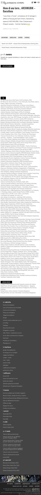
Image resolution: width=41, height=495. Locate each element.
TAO (12, 262)
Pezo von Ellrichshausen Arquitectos (26, 226)
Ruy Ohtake (28, 241)
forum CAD (6, 376)
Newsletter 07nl (7, 414)
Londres (32, 192)
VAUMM (30, 269)
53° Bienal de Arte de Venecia (9, 102)
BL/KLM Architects (6, 129)
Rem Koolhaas (20, 236)
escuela (7, 153)
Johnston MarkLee (6, 185)
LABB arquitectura (15, 190)
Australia (16, 119)
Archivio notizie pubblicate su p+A (12, 320)
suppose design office (21, 258)
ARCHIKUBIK (4, 37)
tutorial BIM (6, 457)
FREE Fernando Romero (26, 161)
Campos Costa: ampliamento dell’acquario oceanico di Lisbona (18, 284)
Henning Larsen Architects (8, 170)
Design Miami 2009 (6, 143)
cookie (31, 486)
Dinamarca (33, 146)
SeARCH (3, 246)
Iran (20, 178)
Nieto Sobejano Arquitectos (31, 216)
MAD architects (27, 197)
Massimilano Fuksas (14, 202)
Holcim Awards (27, 173)
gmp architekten (32, 166)
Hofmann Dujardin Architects (9, 173)
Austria (22, 119)
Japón (23, 182)
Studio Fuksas (26, 257)
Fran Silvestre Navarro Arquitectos (10, 158)
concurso (3, 138)
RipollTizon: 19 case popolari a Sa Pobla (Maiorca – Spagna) (18, 286)
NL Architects (4, 217)
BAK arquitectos (28, 119)
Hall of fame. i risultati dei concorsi (12, 333)
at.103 (31, 117)
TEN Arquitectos (31, 262)
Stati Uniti (35, 255)
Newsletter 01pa (7, 416)
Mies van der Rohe (24, 207)
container (9, 138)
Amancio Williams (26, 109)
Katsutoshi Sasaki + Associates (19, 187)
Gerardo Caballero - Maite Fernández (20, 165)
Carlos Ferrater (35, 132)
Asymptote (25, 117)
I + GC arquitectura (6, 177)
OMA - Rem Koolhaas (31, 221)
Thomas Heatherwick (25, 263)
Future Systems (27, 163)
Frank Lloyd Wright (13, 160)
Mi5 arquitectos (9, 207)
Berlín (2, 124)
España (20, 37)
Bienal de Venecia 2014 (21, 127)
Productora (4, 233)
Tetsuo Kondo (4, 263)
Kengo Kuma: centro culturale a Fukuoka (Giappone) (15, 291)
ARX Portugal (17, 117)
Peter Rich (3, 226)
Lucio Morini (25, 194)
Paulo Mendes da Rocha (29, 223)
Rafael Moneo (15, 233)
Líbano (10, 192)
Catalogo (5, 325)
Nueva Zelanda (35, 219)
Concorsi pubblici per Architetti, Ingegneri (14, 393)
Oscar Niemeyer (11, 223)
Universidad (12, 269)
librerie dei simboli (8, 381)
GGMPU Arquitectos (6, 166)
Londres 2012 (5, 194)
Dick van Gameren (19, 144)
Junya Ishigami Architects (18, 185)
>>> (28, 24)
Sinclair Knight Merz (6, 252)
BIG (30, 127)
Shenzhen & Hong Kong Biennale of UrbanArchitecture (16, 250)
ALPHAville (10, 109)
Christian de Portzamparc (29, 134)
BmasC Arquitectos (17, 129)
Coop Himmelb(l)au (18, 138)
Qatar (8, 233)
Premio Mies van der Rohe (8, 231)
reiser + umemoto (22, 235)
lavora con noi (17, 486)
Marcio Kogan (13, 200)
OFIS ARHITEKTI (10, 221)
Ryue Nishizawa (5, 243)
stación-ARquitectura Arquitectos (23, 255)
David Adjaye (21, 139)
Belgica (3, 122)
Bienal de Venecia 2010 (23, 126)
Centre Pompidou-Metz (7, 134)
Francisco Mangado (30, 158)
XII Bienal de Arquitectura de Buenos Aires (12, 274)
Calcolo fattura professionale (11, 434)
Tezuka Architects (14, 263)
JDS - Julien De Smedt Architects (15, 182)
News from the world (8, 328)
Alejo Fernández (30, 107)
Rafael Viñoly (23, 233)
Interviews (5, 338)
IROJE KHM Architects (27, 178)
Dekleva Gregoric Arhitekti (8, 141)
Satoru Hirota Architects (7, 245)
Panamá (19, 223)
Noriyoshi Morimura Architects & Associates (13, 219)
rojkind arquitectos (34, 240)
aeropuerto (19, 103)
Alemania (3, 109)
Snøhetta (20, 252)
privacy (25, 486)
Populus (19, 228)
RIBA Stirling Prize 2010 (19, 238)
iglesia (18, 177)
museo (2, 214)
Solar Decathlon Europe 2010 (9, 253)
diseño (2, 148)
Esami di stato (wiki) (8, 427)
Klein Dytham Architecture (24, 189)
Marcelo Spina (5, 200)
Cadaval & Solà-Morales (30, 131)
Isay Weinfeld (4, 180)
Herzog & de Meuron (34, 170)
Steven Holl (12, 257)
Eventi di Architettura (8, 305)
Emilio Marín (15, 151)
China (19, 134)
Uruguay (25, 269)
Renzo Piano (28, 236)
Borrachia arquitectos (34, 129)
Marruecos (28, 200)
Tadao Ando (30, 258)
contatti (37, 486)
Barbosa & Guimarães (7, 120)
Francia (22, 158)
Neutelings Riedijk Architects (9, 216)
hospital (20, 175)
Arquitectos (4, 117)
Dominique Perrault (21, 148)
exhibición (21, 155)
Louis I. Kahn (17, 194)
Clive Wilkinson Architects (22, 136)
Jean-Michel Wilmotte (30, 183)
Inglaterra (12, 178)
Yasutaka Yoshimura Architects (28, 275)
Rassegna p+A (7, 343)
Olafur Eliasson (20, 221)
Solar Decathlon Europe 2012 (26, 253)
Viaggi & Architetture (8, 315)
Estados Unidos (35, 153)
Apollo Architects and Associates (10, 114)
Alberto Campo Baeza (7, 107)
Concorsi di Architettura (9, 310)
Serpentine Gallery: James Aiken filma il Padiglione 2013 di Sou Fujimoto (19, 288)
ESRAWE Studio (25, 153)
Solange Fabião (32, 252)
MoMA (2, 212)
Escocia (3, 153)
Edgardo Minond (9, 149)
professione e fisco (8, 370)
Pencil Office (4, 224)
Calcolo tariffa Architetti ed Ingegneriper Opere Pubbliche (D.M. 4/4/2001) (13, 448)
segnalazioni (26, 484)
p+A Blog (5, 323)
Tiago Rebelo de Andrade (8, 265)
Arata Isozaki (23, 114)
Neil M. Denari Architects (17, 214)
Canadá (3, 132)
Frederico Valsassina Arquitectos (10, 161)
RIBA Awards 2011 (6, 238)
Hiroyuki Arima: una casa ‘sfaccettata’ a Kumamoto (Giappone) (18, 293)
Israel (15, 180)
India (2, 178)
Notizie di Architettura (9, 312)
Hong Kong (35, 173)
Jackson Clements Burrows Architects (11, 182)
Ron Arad (3, 241)
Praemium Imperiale (6, 229)
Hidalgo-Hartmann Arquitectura (19, 172)
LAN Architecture (26, 190)
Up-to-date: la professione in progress (13, 335)
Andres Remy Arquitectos (23, 110)
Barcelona (13, 37)
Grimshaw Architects (13, 168)
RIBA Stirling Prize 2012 (8, 240)
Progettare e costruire (8, 330)
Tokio (17, 267)
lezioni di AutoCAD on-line (10, 378)
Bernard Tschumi (9, 124)
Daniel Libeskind (12, 139)
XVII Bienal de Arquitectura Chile (10, 275)
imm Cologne (24, 177)
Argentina (37, 115)
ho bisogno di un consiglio (10, 352)
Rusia (23, 241)
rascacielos (14, 235)
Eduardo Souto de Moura (21, 149)
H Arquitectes (31, 168)
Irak (17, 178)
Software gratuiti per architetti (11, 383)
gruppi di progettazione (9, 350)
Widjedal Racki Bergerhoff (19, 270)
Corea (26, 138)
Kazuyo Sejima (33, 187)
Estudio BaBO (14, 155)
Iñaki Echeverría (33, 177)
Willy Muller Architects (7, 272)
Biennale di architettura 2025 (10, 463)
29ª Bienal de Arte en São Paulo (10, 100)
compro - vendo (7, 357)
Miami (16, 207)
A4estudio (25, 102)
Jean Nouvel (20, 183)
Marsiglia (34, 200)
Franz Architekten (24, 160)
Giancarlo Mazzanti (17, 166)
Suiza (12, 258)
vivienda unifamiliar (6, 270)
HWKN (28, 175)
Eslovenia (13, 153)
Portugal (31, 228)
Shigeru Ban (35, 250)
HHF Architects (5, 172)
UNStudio (19, 269)
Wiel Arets (31, 270)
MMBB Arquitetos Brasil (22, 211)
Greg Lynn (3, 168)
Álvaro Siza (17, 109)
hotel (24, 175)
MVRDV (7, 214)
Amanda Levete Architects (8, 110)
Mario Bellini (21, 200)
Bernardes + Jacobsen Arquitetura (24, 124)
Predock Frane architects (19, 229)
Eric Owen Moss (34, 151)
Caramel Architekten (15, 132)
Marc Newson (28, 199)
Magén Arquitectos (6, 199)
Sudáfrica (3, 258)
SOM (36, 253)
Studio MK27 (34, 257)
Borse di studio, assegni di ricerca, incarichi (14, 395)
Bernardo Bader (5, 126)
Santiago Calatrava (21, 243)
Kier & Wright (12, 189)
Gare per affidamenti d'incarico (11, 400)
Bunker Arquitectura (16, 131)
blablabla (5, 365)
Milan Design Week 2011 (8, 211)
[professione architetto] (15, 3)
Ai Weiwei (23, 105)
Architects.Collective (6, 115)
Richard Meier (19, 240)
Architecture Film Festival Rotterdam (23, 115)
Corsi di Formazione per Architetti (12, 307)
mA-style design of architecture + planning (12, 196)
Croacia (31, 138)
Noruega (28, 219)
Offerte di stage (7, 403)
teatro (25, 262)
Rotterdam (9, 241)
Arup (11, 117)
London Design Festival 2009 (20, 192)
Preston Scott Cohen (21, 231)
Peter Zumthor (11, 226)
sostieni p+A (36, 484)
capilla (7, 132)
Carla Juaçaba (26, 132)
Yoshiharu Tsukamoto (7, 277)
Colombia (32, 136)
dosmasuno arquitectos (33, 148)
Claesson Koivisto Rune (7, 136)
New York (20, 216)
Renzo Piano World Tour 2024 (11, 465)
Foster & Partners (28, 156)
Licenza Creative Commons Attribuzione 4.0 (31, 490)
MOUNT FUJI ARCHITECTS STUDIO (29, 212)
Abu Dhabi (31, 102)
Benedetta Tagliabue (32, 122)
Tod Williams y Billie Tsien (8, 267)
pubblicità (18, 484)
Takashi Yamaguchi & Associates (23, 260)
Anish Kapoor (14, 112)
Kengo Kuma (4, 189)
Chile (15, 134)
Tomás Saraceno (24, 267)
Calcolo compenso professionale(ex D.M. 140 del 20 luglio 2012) (12, 445)
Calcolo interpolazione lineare (11, 454)
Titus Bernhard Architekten (23, 265)
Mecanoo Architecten (20, 206)
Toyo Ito (32, 267)
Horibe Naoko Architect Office (9, 175)
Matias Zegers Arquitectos (8, 204)
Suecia (8, 258)
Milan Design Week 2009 (8, 209)
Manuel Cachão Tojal (18, 199)
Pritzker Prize (31, 231)
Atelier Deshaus (8, 119)
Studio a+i (19, 257)
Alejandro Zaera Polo (20, 107)
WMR (16, 272)
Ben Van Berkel (21, 122)
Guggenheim (23, 168)
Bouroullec (4, 131)
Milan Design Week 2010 (23, 209)
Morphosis (15, 212)
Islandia (11, 180)
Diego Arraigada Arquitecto (8, 146)
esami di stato (6, 363)
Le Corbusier (35, 190)
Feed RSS (5, 419)
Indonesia (6, 178)
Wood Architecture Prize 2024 (11, 470)
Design (5, 318)
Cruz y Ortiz (4, 139)
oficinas (3, 221)
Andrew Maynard (5, 112)
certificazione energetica (9, 368)
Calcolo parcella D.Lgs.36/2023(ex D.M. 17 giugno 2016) (11, 437)
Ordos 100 (4, 223)
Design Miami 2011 (30, 143)
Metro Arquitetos (31, 206)
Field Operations (17, 156)
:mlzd (19, 102)
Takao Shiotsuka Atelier (7, 260)
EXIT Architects (29, 155)
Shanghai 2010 (5, 248)
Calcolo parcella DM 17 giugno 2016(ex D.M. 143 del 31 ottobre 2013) (13, 441)
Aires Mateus (30, 105)
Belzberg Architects (11, 122)
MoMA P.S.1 (8, 212)
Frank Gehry (4, 160)
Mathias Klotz (36, 202)
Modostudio (33, 211)
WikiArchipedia (7, 424)
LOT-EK (11, 194)
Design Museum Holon (7, 144)
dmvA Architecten (10, 148)
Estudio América (5, 155)
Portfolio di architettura (9, 408)
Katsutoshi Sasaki (5, 187)
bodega (25, 129)
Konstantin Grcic (5, 190)
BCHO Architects (24, 120)
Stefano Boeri (4, 257)
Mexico (3, 207)
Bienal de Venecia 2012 (7, 127)
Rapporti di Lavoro (8, 406)
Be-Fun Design (34, 120)
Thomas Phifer (36, 263)
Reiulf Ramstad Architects (8, 236)
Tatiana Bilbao (19, 262)
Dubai (2, 149)
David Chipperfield (31, 139)
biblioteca (13, 126)
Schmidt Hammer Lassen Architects (25, 245)
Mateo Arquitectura (26, 202)
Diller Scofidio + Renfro (23, 146)
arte (9, 117)
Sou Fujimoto (4, 255)
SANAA (12, 243)
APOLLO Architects (24, 112)
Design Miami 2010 (18, 143)
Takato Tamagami (6, 262)
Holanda (19, 173)
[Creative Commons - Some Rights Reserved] (35, 489)
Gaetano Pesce (5, 165)
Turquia (37, 267)
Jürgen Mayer (30, 185)
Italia (19, 180)
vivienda (27, 37)
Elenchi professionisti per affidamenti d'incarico (15, 398)
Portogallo (25, 228)
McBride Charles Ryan (7, 206)
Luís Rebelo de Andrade (7, 195)
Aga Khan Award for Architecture (10, 105)
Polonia (14, 228)
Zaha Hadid (16, 277)
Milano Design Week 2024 (10, 468)
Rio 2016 (26, 240)
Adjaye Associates (10, 103)
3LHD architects (23, 100)
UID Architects (5, 269)
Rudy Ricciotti (17, 241)
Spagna (11, 255)
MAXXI (18, 204)
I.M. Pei (14, 177)
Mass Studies (4, 202)
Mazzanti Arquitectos (26, 204)
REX (33, 236)
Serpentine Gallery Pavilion (28, 246)
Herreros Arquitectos (22, 170)
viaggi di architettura (8, 355)
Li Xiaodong (4, 192)
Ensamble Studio (24, 151)
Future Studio (18, 163)
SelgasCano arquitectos (13, 246)
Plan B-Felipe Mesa (6, 228)
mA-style (17, 195)
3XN (30, 100)
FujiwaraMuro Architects (7, 163)
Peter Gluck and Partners (28, 224)
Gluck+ (26, 166)
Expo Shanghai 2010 (7, 156)
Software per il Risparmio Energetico (12, 386)
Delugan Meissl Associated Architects (26, 141)
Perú (9, 224)
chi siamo (10, 484)
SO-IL (25, 252)
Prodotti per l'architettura (9, 340)
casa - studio (6, 360)
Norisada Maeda (13, 217)
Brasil (9, 131)
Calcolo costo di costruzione (10, 452)
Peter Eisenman (16, 224)
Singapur (15, 252)
